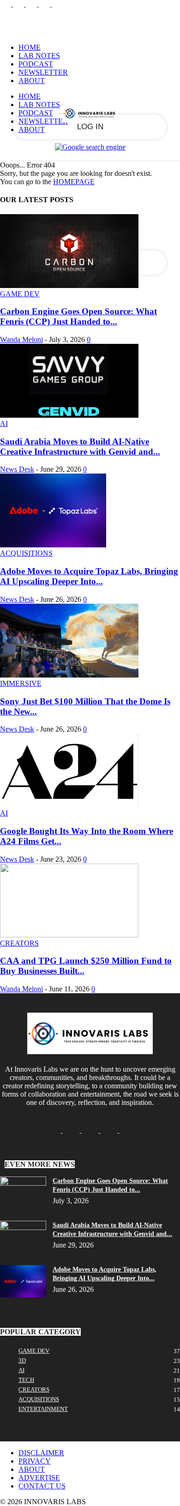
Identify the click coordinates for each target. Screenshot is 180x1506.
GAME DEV (20, 294)
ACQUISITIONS (26, 553)
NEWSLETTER (43, 72)
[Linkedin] (32, 4)
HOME (29, 47)
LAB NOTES (39, 56)
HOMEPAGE (74, 182)
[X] (45, 4)
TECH (26, 1379)
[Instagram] (19, 4)
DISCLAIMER (41, 1453)
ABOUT (31, 80)
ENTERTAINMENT (43, 1408)
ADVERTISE (39, 1478)
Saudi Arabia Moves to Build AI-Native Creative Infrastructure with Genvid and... (80, 446)
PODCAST (35, 64)
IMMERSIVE (21, 683)
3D (22, 1360)
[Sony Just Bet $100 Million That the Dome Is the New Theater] (69, 675)
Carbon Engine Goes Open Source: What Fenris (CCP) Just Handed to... (78, 316)
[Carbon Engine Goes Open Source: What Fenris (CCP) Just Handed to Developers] (69, 285)
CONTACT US (42, 1486)
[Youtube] (57, 4)
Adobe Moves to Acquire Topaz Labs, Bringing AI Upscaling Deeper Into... (89, 576)
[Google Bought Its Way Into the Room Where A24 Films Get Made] (69, 805)
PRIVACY (34, 1461)
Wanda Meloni (21, 339)
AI (4, 423)
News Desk (17, 469)
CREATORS (19, 943)
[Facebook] (6, 4)
